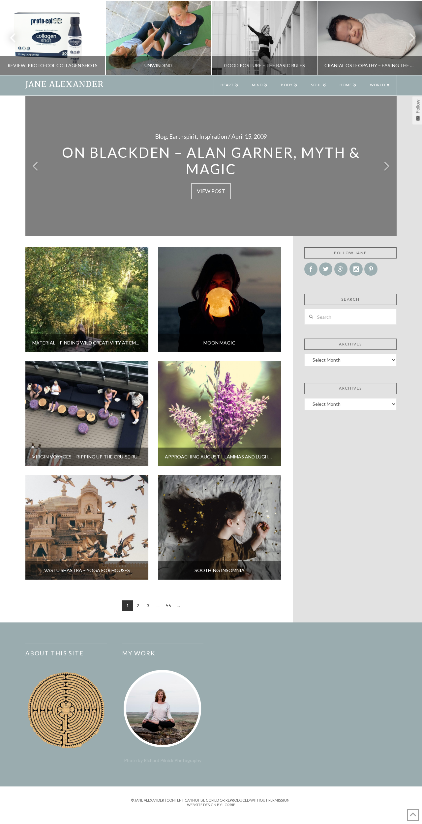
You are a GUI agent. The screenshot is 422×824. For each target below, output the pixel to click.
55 (168, 605)
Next (408, 37)
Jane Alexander (64, 84)
